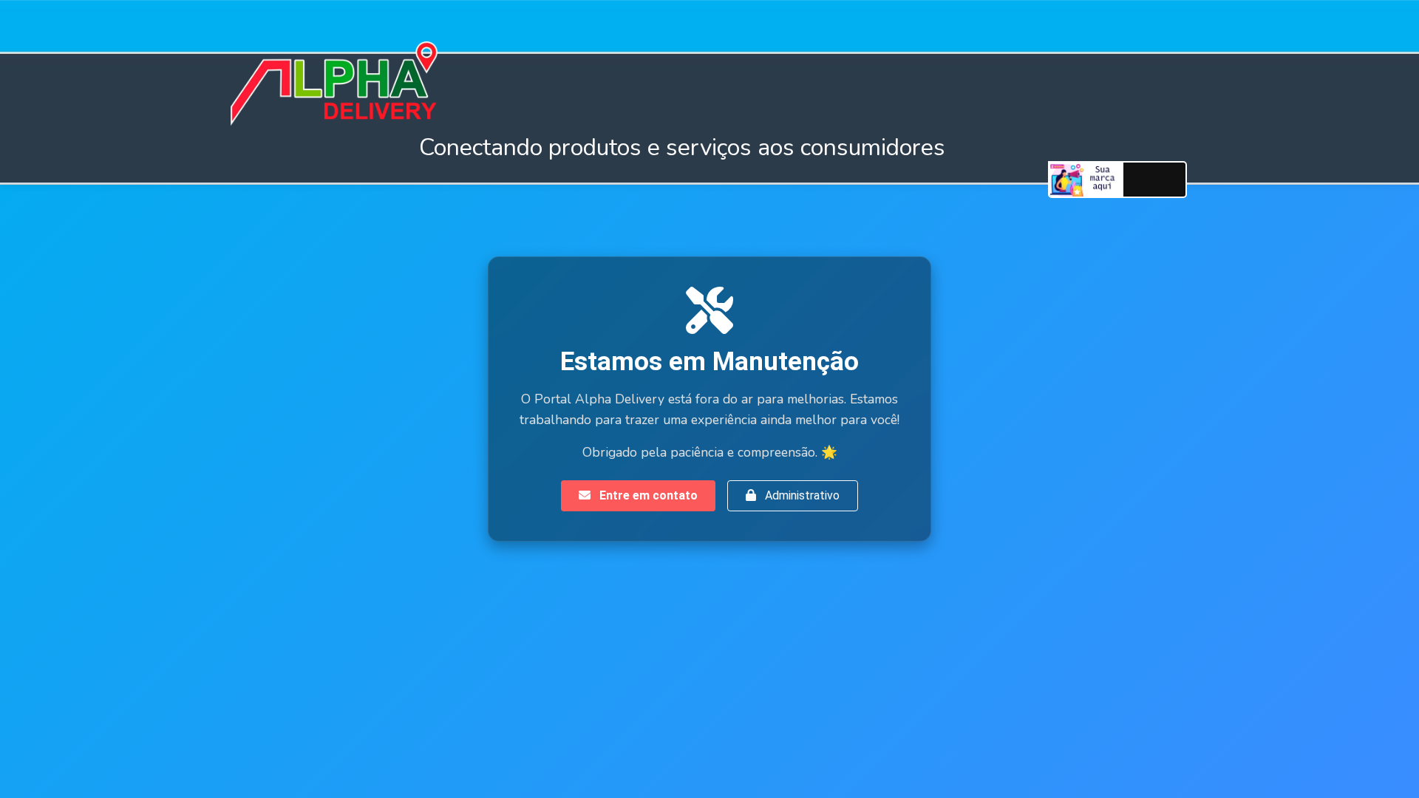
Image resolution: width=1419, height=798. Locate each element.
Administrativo (801, 495)
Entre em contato (647, 495)
